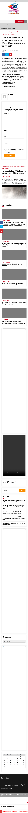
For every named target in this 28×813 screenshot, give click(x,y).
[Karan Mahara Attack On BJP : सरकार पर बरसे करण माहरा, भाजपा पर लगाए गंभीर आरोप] (14, 274)
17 (4, 762)
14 (17, 760)
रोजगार (9, 34)
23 (23, 762)
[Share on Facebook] (1, 222)
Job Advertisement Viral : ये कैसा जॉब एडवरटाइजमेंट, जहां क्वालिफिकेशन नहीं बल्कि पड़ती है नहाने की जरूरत (13, 323)
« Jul (13, 769)
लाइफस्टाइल (13, 34)
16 (23, 760)
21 (17, 762)
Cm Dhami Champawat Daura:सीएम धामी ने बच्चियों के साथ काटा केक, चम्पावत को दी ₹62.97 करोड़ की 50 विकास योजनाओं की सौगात (14, 518)
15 (20, 760)
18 (7, 762)
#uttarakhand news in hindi (8, 85)
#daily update (5, 79)
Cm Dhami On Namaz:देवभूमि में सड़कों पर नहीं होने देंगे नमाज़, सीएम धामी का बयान (14, 303)
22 (20, 762)
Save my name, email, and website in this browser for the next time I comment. (14, 151)
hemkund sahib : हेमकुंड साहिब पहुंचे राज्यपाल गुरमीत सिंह (12, 264)
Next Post (4, 162)
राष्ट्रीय (6, 34)
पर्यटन (18, 31)
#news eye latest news (15, 79)
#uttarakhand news (7, 83)
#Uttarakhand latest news (8, 82)
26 (10, 764)
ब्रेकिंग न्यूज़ (23, 166)
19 (10, 762)
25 (7, 764)
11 (7, 760)
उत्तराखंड (3, 31)
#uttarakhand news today (8, 86)
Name (5, 130)
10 (4, 760)
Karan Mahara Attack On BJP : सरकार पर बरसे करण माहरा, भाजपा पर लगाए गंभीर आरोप (13, 284)
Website (6, 143)
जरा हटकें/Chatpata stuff (10, 31)
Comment (6, 113)
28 (17, 764)
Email (5, 136)
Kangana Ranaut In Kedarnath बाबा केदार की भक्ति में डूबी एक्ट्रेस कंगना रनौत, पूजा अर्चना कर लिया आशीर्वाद (14, 245)
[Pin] (1, 231)
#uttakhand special (6, 80)
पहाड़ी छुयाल (21, 31)
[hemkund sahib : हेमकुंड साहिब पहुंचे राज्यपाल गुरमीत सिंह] (14, 255)
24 (4, 764)
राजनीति (3, 34)
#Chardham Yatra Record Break (16, 78)
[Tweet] (1, 226)
